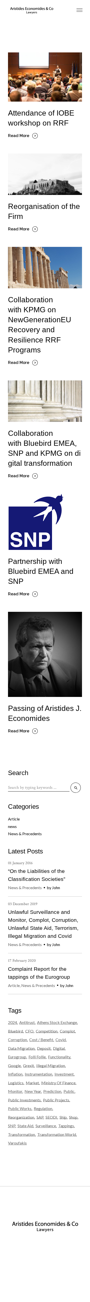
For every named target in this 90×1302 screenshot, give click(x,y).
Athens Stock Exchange (57, 1022)
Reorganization (21, 1117)
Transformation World (56, 1134)
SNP (11, 1125)
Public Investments (24, 1100)
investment (64, 1074)
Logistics (16, 1082)
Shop (73, 1117)
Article (14, 818)
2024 (12, 1022)
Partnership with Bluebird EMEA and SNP (41, 571)
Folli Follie (37, 1056)
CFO (29, 1031)
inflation (15, 1074)
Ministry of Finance (58, 1082)
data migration (21, 1048)
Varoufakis (17, 1142)
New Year (32, 1091)
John (56, 887)
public (69, 1091)
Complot (67, 1031)
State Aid (25, 1125)
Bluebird (15, 1031)
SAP (39, 1117)
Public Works (20, 1108)
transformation (21, 1134)
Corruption (17, 1039)
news (12, 826)
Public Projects (56, 1100)
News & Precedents (25, 833)
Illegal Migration (50, 1065)
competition (47, 1031)
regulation (43, 1108)
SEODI (51, 1117)
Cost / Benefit (41, 1039)
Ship (63, 1117)
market (32, 1082)
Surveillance (46, 1125)
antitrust (27, 1022)
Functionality (59, 1056)
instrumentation (38, 1074)
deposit (44, 1048)
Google (14, 1065)
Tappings (66, 1125)
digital (59, 1048)
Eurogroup (17, 1056)
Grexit (28, 1065)
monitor (15, 1091)
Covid (61, 1039)
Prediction (52, 1091)
